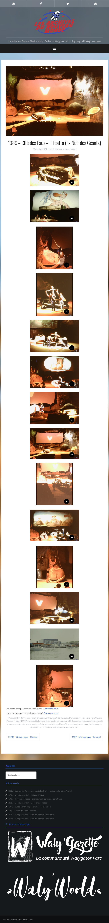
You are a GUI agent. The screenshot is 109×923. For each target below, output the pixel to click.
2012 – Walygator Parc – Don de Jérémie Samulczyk (31, 814)
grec (98, 721)
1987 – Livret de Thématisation (22, 810)
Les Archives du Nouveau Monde (63, 149)
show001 (34, 727)
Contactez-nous (51, 708)
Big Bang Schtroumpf (26, 718)
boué (56, 721)
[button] (54, 170)
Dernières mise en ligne (79, 718)
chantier (63, 721)
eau (87, 721)
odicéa (41, 724)
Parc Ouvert (96, 718)
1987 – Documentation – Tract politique (26, 795)
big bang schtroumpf (44, 721)
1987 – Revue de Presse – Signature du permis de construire (35, 799)
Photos (9, 721)
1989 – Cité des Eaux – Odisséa (23, 737)
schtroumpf (84, 724)
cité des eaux (73, 721)
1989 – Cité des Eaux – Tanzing (86, 737)
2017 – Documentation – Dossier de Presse (28, 803)
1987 (24, 721)
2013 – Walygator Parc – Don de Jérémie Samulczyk (31, 818)
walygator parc (72, 727)
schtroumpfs (95, 724)
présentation (50, 724)
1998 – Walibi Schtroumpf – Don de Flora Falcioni (30, 806)
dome (82, 721)
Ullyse (49, 727)
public (59, 724)
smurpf (42, 727)
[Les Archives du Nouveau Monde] (54, 22)
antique (31, 721)
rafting (66, 724)
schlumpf (74, 724)
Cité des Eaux (62, 718)
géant (93, 721)
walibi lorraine (59, 727)
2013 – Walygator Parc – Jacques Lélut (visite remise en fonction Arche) (40, 791)
